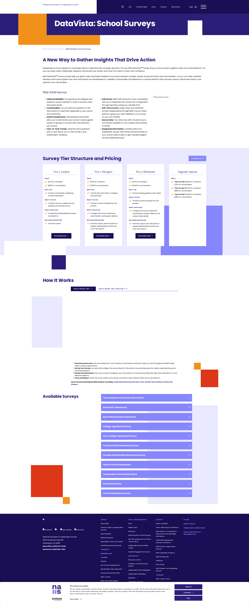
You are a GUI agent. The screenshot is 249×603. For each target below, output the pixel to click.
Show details (74, 599)
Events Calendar (162, 524)
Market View (132, 527)
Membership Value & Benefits (111, 569)
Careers (163, 7)
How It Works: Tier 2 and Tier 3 (112, 288)
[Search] (122, 7)
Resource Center (134, 560)
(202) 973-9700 (59, 546)
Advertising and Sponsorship (111, 545)
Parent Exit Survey (112, 483)
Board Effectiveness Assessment (119, 417)
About (104, 520)
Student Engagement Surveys (139, 552)
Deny (188, 598)
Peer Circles (160, 564)
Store (154, 7)
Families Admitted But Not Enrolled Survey (124, 455)
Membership (106, 554)
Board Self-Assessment (115, 407)
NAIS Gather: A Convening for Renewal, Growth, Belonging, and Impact (166, 533)
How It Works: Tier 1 (82, 288)
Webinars (159, 561)
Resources (133, 556)
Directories (175, 7)
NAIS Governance (107, 538)
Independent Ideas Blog (137, 574)
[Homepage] (60, 7)
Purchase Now (60, 236)
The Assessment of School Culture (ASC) (123, 397)
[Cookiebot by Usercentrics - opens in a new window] (56, 599)
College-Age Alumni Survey (117, 426)
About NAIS (105, 524)
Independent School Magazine (139, 570)
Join (130, 7)
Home (45, 49)
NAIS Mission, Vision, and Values (112, 542)
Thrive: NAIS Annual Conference (167, 527)
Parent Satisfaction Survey (116, 493)
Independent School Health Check (120, 474)
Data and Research (56, 49)
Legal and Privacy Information (192, 533)
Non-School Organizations (110, 565)
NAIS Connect (106, 577)
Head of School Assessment (117, 464)
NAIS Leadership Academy (165, 553)
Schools (103, 561)
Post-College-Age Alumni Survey (120, 436)
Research (131, 531)
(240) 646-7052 (58, 549)
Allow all (188, 587)
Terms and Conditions (194, 528)
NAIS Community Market (109, 581)
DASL (130, 524)
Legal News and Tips (135, 582)
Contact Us (196, 158)
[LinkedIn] (66, 529)
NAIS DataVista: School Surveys (78, 49)
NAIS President (106, 534)
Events (159, 520)
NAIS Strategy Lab (162, 557)
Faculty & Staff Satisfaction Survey (121, 445)
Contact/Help (141, 7)
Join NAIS (104, 557)
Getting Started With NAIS (110, 573)
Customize (187, 592)
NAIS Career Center (163, 579)
